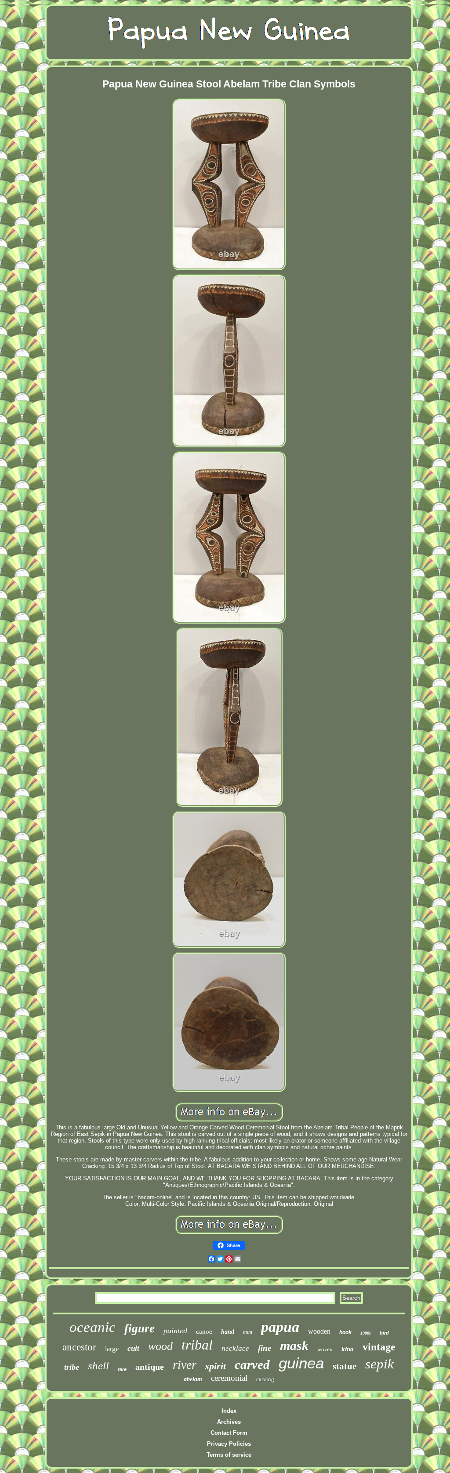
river (184, 1364)
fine (264, 1348)
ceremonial (229, 1377)
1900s (365, 1333)
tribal (197, 1345)
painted (175, 1330)
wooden (319, 1331)
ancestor (79, 1347)
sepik (379, 1363)
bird (384, 1332)
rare (122, 1369)
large (112, 1349)
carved (252, 1364)
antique (149, 1366)
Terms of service (229, 1454)
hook (345, 1332)
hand (227, 1331)
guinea (301, 1362)
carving (265, 1379)
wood (160, 1346)
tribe (71, 1367)
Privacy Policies (229, 1443)
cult (133, 1348)
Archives (229, 1422)
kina (347, 1349)
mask (294, 1345)
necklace (235, 1348)
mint (247, 1332)
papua (280, 1327)
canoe (204, 1331)
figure (139, 1328)
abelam (193, 1379)
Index (228, 1411)
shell (98, 1365)
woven (325, 1349)
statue (344, 1366)
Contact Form (228, 1432)
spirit (215, 1366)
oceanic (92, 1327)
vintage (379, 1347)
